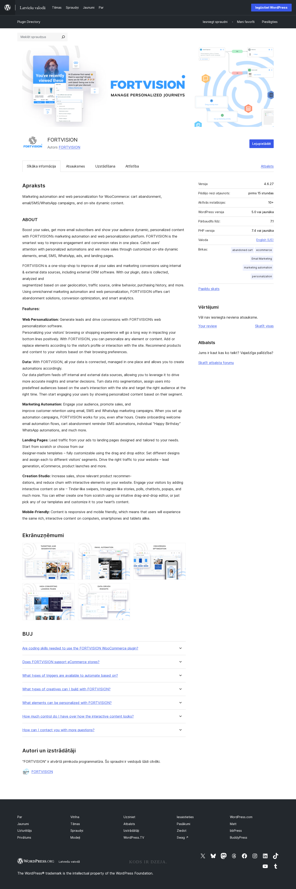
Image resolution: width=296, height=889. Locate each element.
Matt (233, 824)
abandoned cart (242, 250)
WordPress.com (241, 817)
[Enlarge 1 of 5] (69, 549)
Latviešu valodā (69, 861)
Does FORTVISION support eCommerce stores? (60, 662)
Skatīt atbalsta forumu (216, 363)
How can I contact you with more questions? (58, 730)
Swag (183, 837)
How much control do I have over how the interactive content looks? (78, 716)
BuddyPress (238, 837)
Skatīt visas (264, 326)
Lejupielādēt (261, 143)
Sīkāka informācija (41, 166)
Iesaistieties (185, 817)
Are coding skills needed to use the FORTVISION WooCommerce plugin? (80, 648)
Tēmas (75, 824)
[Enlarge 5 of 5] (124, 589)
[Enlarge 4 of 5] (69, 589)
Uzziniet (129, 817)
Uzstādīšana (105, 166)
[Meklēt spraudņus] (63, 37)
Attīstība (132, 166)
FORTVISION (69, 147)
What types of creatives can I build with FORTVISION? (66, 689)
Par (19, 817)
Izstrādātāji (131, 830)
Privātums (24, 837)
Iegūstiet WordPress (271, 7)
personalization (262, 276)
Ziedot (181, 830)
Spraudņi (76, 830)
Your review (207, 326)
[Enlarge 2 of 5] (124, 549)
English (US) (265, 240)
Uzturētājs (24, 830)
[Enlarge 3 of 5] (180, 549)
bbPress (236, 830)
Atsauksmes (75, 166)
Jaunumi (23, 824)
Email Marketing (262, 258)
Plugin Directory (28, 22)
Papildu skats (209, 289)
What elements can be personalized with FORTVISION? (67, 703)
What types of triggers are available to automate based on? (70, 676)
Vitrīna (74, 817)
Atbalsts (267, 166)
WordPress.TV (134, 837)
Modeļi (75, 837)
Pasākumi (183, 824)
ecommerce (264, 250)
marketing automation (258, 267)
